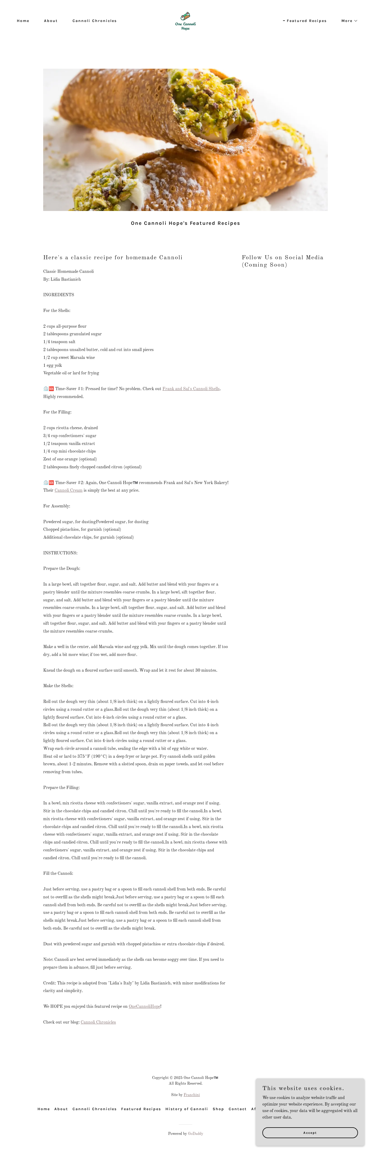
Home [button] (43, 1109)
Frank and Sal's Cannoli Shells (191, 389)
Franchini (192, 1095)
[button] (348, 21)
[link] (185, 20)
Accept (310, 1132)
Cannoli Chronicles (98, 1022)
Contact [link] (238, 1109)
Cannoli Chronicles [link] (95, 20)
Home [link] (23, 20)
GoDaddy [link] (195, 1134)
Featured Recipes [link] (307, 20)
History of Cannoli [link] (186, 1109)
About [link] (51, 20)
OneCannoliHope (144, 1007)
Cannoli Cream (69, 490)
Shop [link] (218, 1109)
